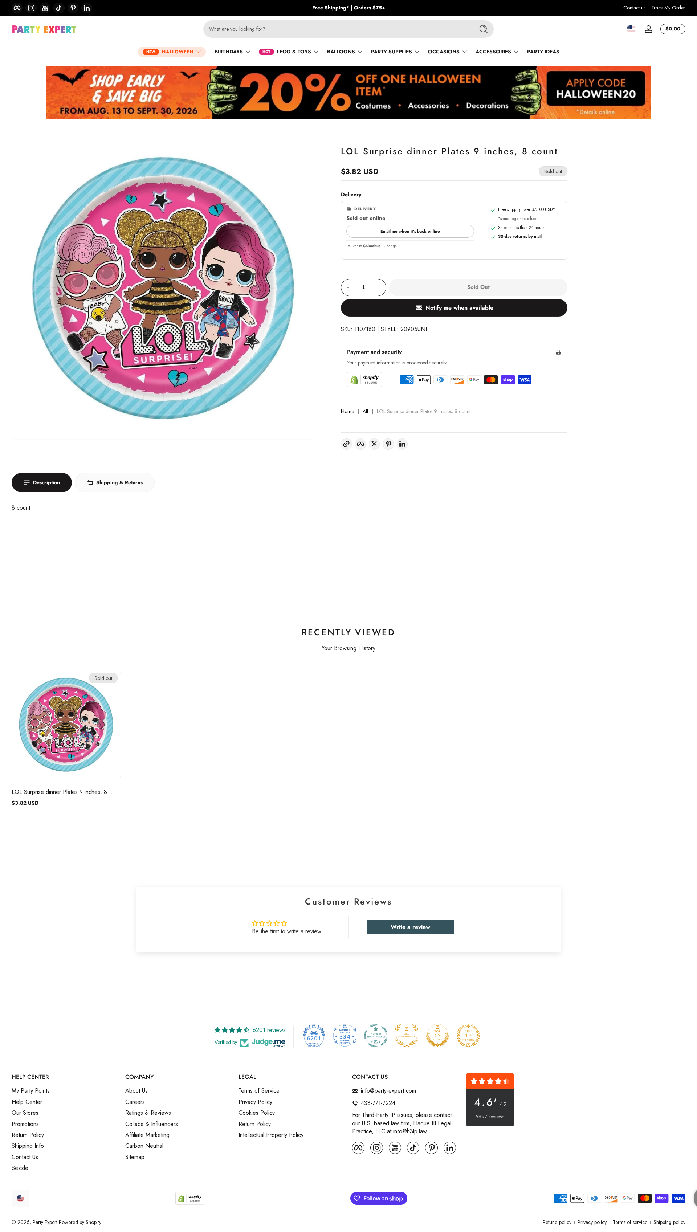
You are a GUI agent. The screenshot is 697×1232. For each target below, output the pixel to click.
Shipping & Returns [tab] (119, 482)
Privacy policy (592, 1222)
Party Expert (45, 1222)
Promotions (25, 1124)
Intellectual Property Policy (271, 1135)
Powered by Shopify (80, 1222)
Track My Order (668, 7)
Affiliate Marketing (147, 1135)
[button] (631, 29)
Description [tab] (46, 482)
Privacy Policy (255, 1102)
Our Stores (25, 1113)
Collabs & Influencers (151, 1124)
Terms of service (630, 1222)
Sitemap (134, 1157)
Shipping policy (669, 1222)
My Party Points (31, 1091)
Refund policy (557, 1222)
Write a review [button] (410, 927)
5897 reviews (490, 1116)
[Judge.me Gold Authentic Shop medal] (406, 1035)
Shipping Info (28, 1146)
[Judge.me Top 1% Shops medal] (437, 1035)
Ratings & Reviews (148, 1113)
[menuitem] (65, 1091)
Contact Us (25, 1157)
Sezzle (20, 1168)
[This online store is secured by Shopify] (364, 379)
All (365, 411)
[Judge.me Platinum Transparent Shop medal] (375, 1035)
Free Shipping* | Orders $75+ (348, 7)
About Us (136, 1091)
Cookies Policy (257, 1113)
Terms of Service (259, 1091)
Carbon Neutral (144, 1146)
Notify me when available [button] (459, 307)
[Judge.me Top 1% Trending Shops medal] (468, 1035)
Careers (135, 1102)
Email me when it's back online (410, 231)
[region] (348, 8)
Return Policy (28, 1135)
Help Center (27, 1102)
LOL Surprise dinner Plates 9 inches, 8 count (59, 792)
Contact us (634, 7)
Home (347, 411)
